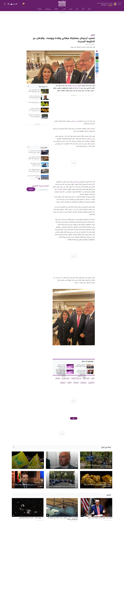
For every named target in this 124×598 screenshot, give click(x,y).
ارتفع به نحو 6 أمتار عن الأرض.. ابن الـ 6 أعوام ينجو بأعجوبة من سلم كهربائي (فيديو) (63, 518)
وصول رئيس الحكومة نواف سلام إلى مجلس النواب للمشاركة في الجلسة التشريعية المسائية (60, 373)
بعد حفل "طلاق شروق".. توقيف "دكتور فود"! (35, 164)
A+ (97, 74)
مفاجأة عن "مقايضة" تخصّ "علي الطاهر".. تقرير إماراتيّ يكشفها (34, 157)
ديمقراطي (88, 139)
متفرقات (40, 9)
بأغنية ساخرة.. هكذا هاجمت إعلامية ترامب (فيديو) (100, 518)
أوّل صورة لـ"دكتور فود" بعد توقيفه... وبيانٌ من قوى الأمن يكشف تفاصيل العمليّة (34, 151)
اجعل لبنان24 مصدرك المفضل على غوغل (82, 47)
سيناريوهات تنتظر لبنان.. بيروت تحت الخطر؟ (34, 176)
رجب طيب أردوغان (72, 85)
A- (97, 76)
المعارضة (60, 189)
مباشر (89, 9)
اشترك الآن (110, 5)
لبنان (77, 9)
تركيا (66, 136)
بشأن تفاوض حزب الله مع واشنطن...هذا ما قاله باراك (34, 96)
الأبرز (83, 9)
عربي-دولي (48, 9)
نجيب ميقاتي (74, 121)
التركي (79, 85)
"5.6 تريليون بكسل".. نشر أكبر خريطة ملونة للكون (31, 518)
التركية (93, 184)
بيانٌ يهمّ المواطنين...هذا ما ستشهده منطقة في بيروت (34, 170)
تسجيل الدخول (104, 5)
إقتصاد (56, 9)
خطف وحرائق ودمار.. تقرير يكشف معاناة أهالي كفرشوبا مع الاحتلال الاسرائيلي (34, 90)
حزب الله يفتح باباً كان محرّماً (34, 102)
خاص (64, 9)
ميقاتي (88, 128)
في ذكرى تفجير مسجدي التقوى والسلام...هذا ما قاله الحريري (29, 485)
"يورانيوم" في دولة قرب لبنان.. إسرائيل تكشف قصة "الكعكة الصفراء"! (34, 109)
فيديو (70, 9)
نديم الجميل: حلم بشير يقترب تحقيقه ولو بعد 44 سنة (34, 115)
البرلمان (75, 182)
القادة (74, 88)
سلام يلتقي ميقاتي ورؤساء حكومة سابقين (80, 365)
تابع (74, 418)
